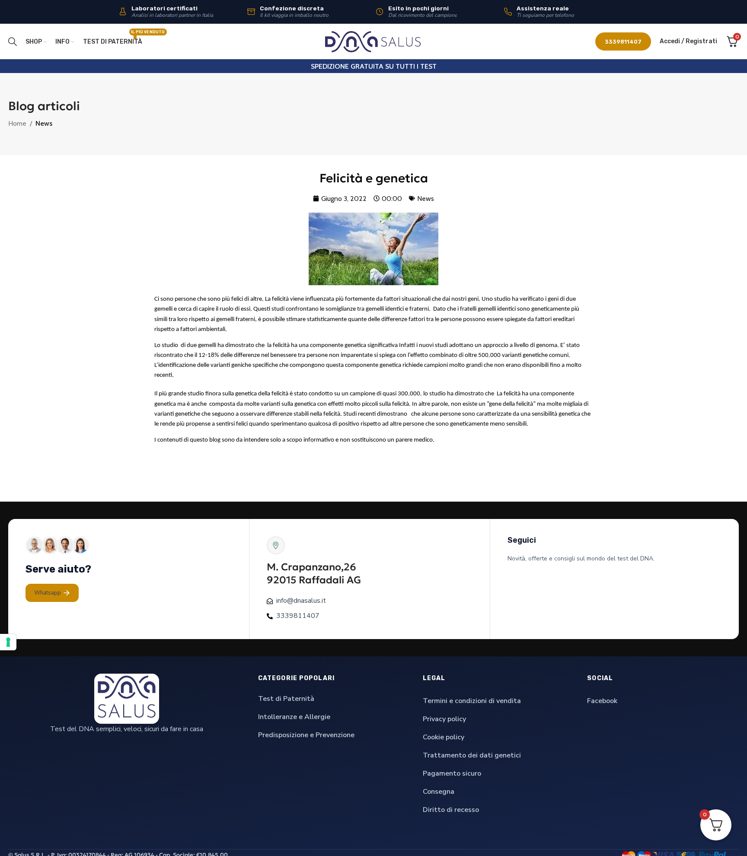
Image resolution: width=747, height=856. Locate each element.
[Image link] (126, 698)
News (43, 123)
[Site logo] (373, 41)
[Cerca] (12, 41)
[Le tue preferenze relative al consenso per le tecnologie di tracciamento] (8, 642)
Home (17, 123)
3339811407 (623, 41)
